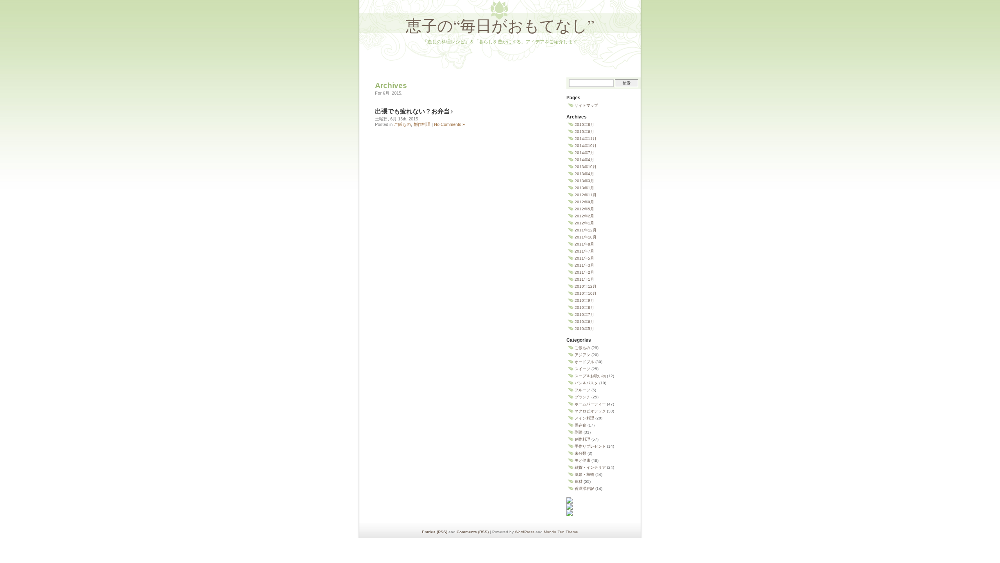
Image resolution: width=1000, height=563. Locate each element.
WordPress (524, 532)
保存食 (580, 425)
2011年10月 (585, 237)
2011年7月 (584, 251)
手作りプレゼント (590, 446)
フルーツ (582, 390)
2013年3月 (584, 181)
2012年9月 (584, 202)
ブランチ (582, 397)
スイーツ (582, 369)
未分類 (580, 453)
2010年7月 (584, 314)
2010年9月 (584, 300)
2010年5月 (584, 328)
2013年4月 (584, 174)
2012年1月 (584, 223)
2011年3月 (584, 265)
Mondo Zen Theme (561, 532)
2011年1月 (584, 279)
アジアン (582, 355)
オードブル (584, 362)
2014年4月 (584, 160)
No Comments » (449, 124)
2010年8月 (584, 307)
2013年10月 (585, 167)
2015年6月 (584, 131)
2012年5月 (584, 209)
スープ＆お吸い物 (590, 376)
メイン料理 (584, 418)
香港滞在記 (584, 488)
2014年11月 (585, 138)
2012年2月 (584, 216)
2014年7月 (584, 153)
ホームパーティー (590, 404)
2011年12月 (585, 230)
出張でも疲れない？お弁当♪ (414, 111)
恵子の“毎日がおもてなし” (500, 25)
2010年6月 (584, 321)
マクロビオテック (590, 411)
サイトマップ (586, 105)
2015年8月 (584, 124)
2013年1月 (584, 188)
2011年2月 (584, 272)
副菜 (578, 432)
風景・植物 (584, 474)
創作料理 (421, 124)
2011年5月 (584, 258)
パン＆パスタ (586, 383)
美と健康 (582, 460)
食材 (578, 481)
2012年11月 (585, 195)
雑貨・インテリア (590, 467)
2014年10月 (585, 145)
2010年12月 (585, 286)
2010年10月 (585, 293)
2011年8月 (584, 244)
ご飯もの (402, 124)
